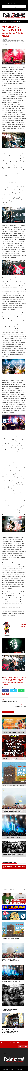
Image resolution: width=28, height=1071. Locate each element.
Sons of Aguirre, (12, 43)
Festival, (22, 40)
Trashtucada (5, 684)
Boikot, (4, 40)
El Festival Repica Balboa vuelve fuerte (13, 785)
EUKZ (3, 679)
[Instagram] (12, 4)
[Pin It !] (7, 694)
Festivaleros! (4, 1067)
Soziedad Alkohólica (18, 682)
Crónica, (7, 40)
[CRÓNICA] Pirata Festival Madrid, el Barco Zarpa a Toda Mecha (12, 31)
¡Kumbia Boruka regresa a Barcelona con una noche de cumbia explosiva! (13, 855)
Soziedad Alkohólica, (19, 43)
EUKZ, (19, 40)
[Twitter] (3, 4)
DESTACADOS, (11, 40)
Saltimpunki (23, 625)
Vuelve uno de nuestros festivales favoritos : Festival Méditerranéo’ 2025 (13, 731)
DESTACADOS (14, 677)
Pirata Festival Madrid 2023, (15, 41)
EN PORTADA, (16, 40)
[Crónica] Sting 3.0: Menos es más (12, 838)
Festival (7, 679)
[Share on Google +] (3, 694)
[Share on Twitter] (13, 690)
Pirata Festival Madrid (14, 679)
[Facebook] (6, 4)
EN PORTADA (22, 677)
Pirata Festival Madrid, (6, 41)
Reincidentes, (23, 41)
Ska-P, (8, 43)
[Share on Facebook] (5, 690)
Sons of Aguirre (9, 682)
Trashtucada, (4, 44)
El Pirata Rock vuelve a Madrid (11, 758)
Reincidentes (15, 680)
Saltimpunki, (4, 43)
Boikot (4, 677)
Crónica (9, 677)
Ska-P (3, 682)
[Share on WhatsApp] (21, 690)
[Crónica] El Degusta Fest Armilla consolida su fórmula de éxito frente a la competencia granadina (10, 1032)
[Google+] (9, 4)
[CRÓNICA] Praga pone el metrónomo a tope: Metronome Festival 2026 (13, 810)
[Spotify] (15, 4)
